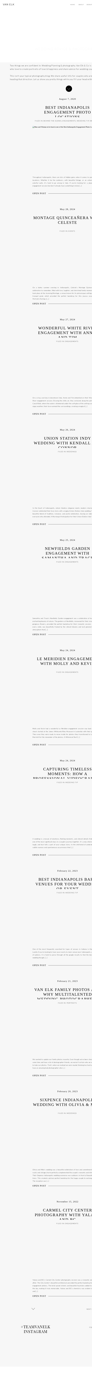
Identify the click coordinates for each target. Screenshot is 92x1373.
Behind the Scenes (52, 121)
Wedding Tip (83, 121)
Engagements (69, 121)
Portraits (72, 1003)
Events (71, 231)
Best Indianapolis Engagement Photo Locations (67, 112)
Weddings (72, 452)
